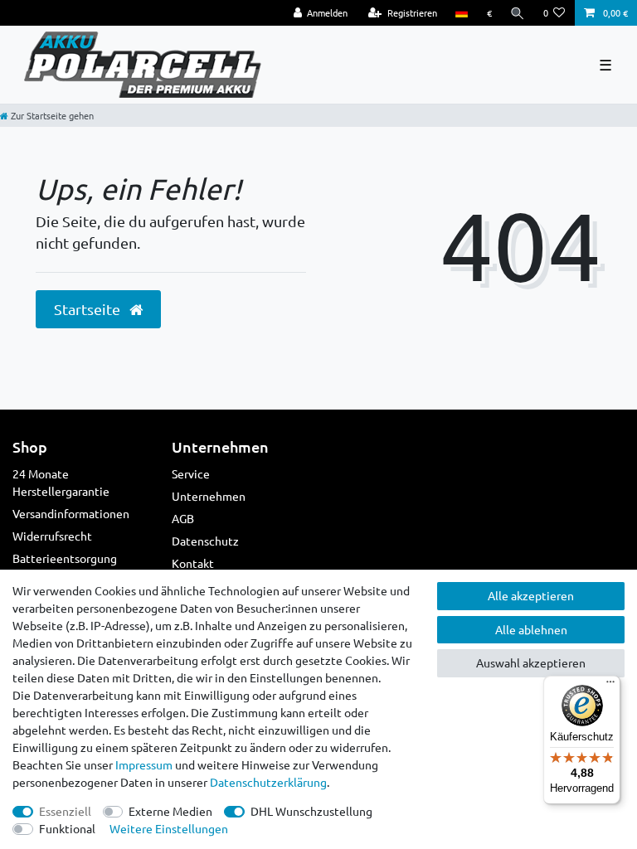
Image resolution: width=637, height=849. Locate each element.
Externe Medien (170, 810)
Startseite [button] (89, 309)
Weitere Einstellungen (168, 828)
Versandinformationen (70, 513)
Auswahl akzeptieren (531, 662)
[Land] (461, 13)
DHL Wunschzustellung (311, 810)
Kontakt (193, 562)
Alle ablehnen (531, 629)
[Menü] (610, 686)
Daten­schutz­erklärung (268, 781)
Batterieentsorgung (64, 558)
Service (191, 473)
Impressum (144, 764)
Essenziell (65, 810)
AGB (183, 518)
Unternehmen (209, 495)
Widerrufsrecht (52, 535)
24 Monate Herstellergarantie (60, 482)
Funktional (67, 828)
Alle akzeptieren (531, 595)
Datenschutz (205, 540)
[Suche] (517, 13)
